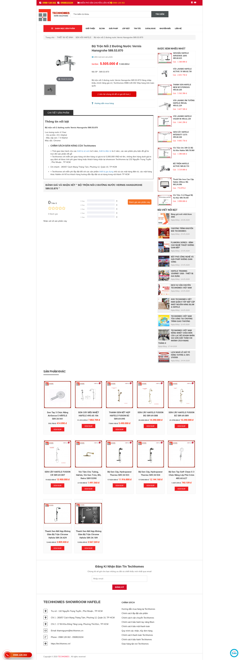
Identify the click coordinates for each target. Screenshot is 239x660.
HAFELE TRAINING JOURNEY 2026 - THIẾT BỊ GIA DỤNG (182, 273)
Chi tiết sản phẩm (58, 113)
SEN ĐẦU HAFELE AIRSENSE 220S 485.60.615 (181, 55)
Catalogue (150, 28)
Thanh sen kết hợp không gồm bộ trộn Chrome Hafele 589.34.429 (57, 534)
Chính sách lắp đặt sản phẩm (135, 613)
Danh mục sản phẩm (64, 28)
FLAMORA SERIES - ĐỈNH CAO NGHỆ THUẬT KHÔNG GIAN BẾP (182, 245)
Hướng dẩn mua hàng (104, 103)
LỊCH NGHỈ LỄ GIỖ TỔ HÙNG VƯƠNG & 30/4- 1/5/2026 (180, 354)
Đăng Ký (119, 587)
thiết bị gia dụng (106, 171)
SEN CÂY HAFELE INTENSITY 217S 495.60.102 (181, 134)
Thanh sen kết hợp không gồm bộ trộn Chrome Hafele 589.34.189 (88, 534)
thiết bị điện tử (105, 151)
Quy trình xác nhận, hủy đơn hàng (137, 631)
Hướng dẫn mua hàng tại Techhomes (138, 609)
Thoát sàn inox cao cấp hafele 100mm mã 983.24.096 (183, 182)
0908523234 (66, 3)
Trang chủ (50, 37)
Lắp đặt (126, 28)
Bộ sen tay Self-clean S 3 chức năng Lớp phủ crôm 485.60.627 (181, 475)
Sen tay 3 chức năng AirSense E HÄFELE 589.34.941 (57, 415)
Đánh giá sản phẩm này (139, 202)
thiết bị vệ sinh (83, 151)
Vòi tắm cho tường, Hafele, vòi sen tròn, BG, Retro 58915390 (88, 475)
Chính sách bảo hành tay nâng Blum (138, 622)
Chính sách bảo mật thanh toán (136, 626)
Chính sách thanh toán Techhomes (137, 635)
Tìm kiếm (159, 14)
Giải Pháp (113, 28)
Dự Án (102, 28)
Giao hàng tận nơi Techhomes (135, 644)
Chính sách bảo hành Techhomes (137, 639)
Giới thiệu (90, 28)
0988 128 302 (49, 3)
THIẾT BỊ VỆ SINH (65, 37)
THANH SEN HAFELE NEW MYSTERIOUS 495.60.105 (182, 87)
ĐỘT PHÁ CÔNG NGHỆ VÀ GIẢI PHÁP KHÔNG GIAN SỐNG (182, 259)
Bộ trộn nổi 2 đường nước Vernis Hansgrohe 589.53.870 (118, 37)
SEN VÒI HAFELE (83, 37)
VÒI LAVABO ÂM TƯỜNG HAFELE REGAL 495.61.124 (184, 103)
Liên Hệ (178, 28)
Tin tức (137, 28)
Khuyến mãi (165, 28)
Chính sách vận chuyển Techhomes (138, 618)
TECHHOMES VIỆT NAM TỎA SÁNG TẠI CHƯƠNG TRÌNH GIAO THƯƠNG (182, 318)
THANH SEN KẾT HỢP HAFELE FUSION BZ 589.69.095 (119, 415)
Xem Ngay (58, 429)
